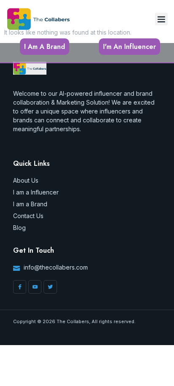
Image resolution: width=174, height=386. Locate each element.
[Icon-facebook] (19, 286)
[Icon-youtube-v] (34, 286)
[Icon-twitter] (50, 286)
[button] (161, 19)
